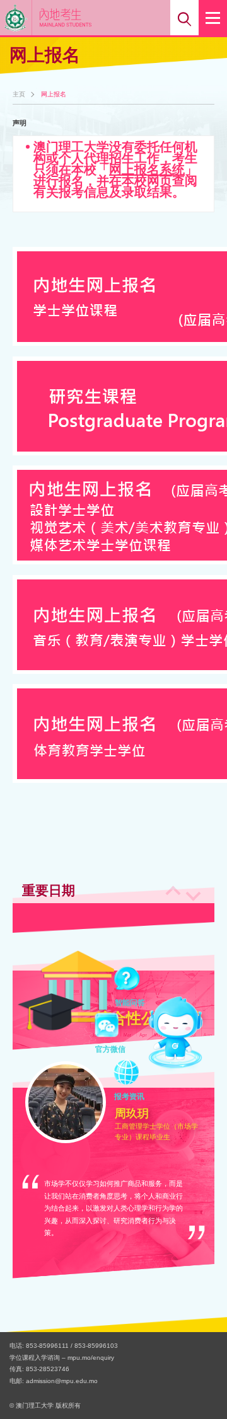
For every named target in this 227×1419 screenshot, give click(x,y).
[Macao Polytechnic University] (16, 17)
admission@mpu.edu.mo (62, 1380)
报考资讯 (129, 1074)
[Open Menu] (213, 17)
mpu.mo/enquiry (90, 1357)
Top (200, 1386)
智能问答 (130, 980)
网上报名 (53, 94)
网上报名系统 (147, 169)
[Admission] (84, 17)
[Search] (184, 17)
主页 (19, 94)
